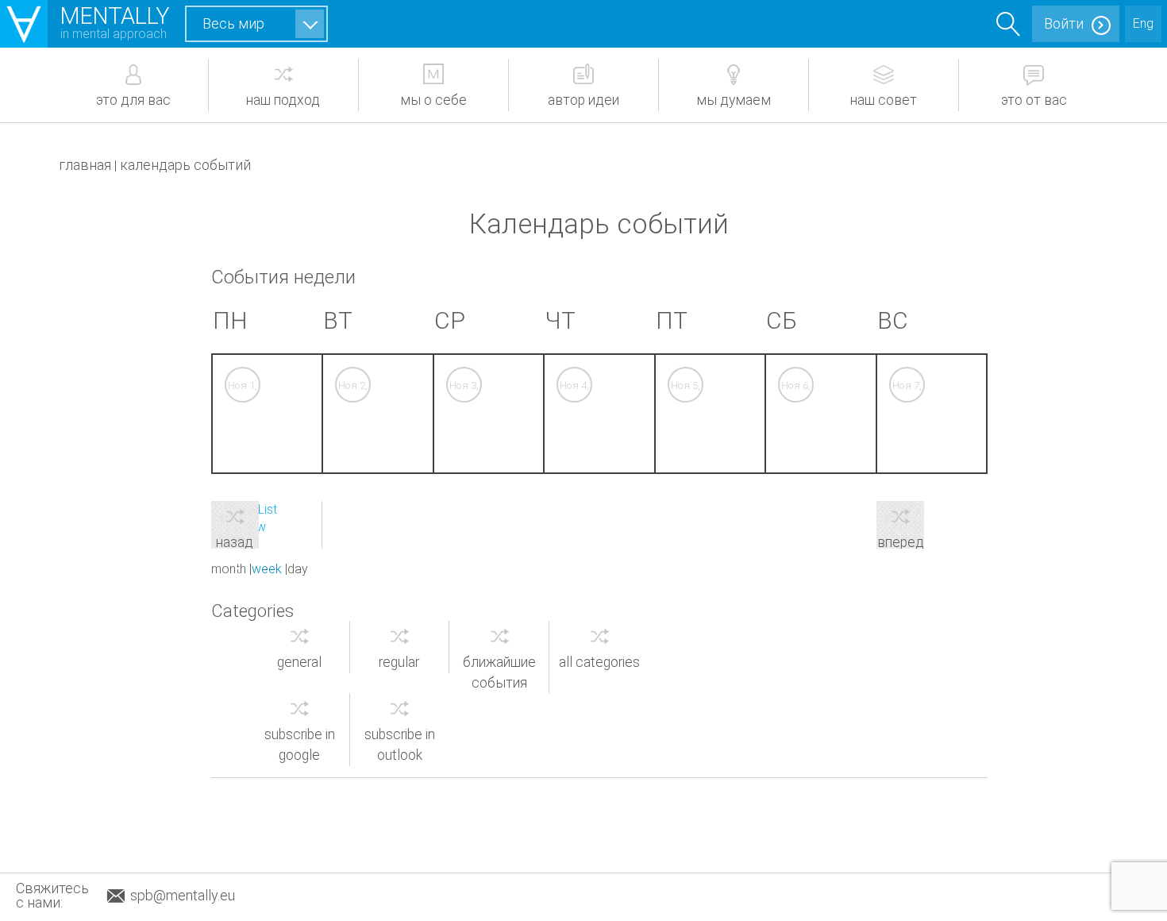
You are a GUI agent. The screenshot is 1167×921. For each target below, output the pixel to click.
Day (297, 568)
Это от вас (1034, 100)
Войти (1064, 23)
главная (85, 164)
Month (228, 568)
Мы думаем (733, 100)
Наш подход (283, 100)
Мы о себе (433, 100)
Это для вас (133, 100)
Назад (234, 541)
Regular (399, 662)
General (299, 662)
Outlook (399, 744)
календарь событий (185, 164)
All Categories (599, 662)
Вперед (900, 541)
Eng (1143, 23)
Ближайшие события (499, 672)
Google (299, 744)
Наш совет (883, 100)
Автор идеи (583, 100)
